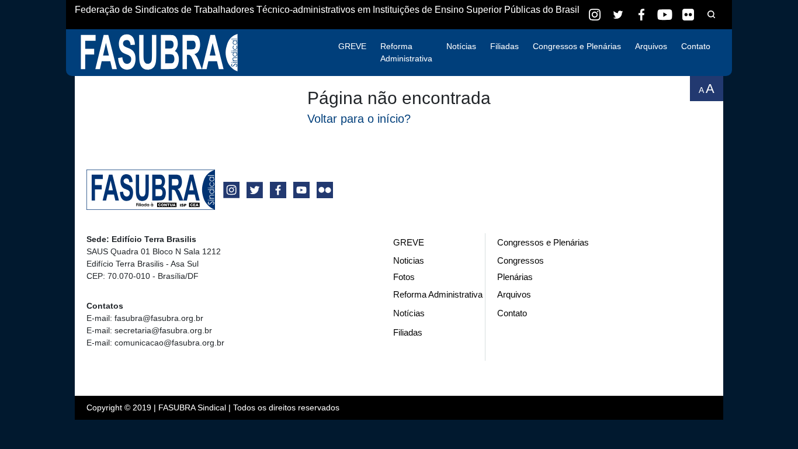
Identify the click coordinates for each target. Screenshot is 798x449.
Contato (695, 46)
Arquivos (651, 46)
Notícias (461, 46)
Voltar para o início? (359, 118)
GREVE (352, 46)
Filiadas (504, 46)
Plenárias (515, 277)
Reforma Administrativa (406, 52)
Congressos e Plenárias (577, 46)
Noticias (408, 260)
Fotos (404, 277)
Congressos (520, 260)
